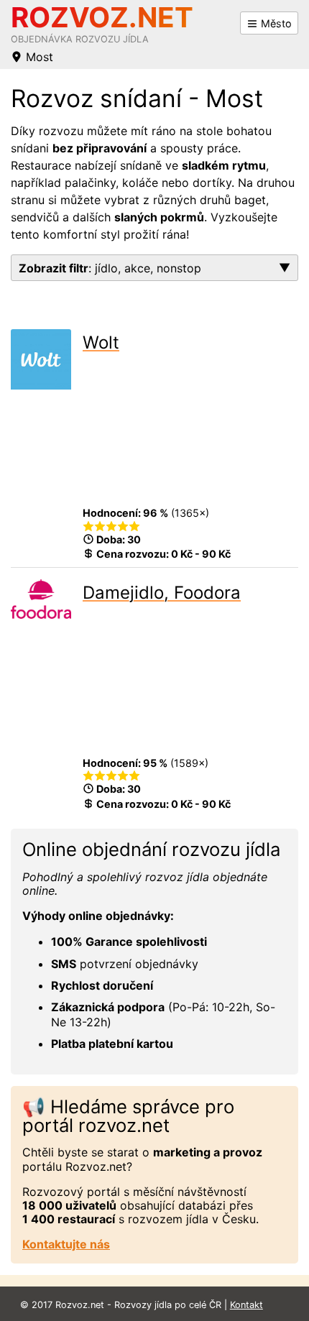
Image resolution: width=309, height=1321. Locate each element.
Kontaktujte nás (66, 1244)
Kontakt (246, 1304)
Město (275, 23)
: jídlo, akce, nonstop (110, 268)
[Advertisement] (190, 433)
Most (37, 57)
